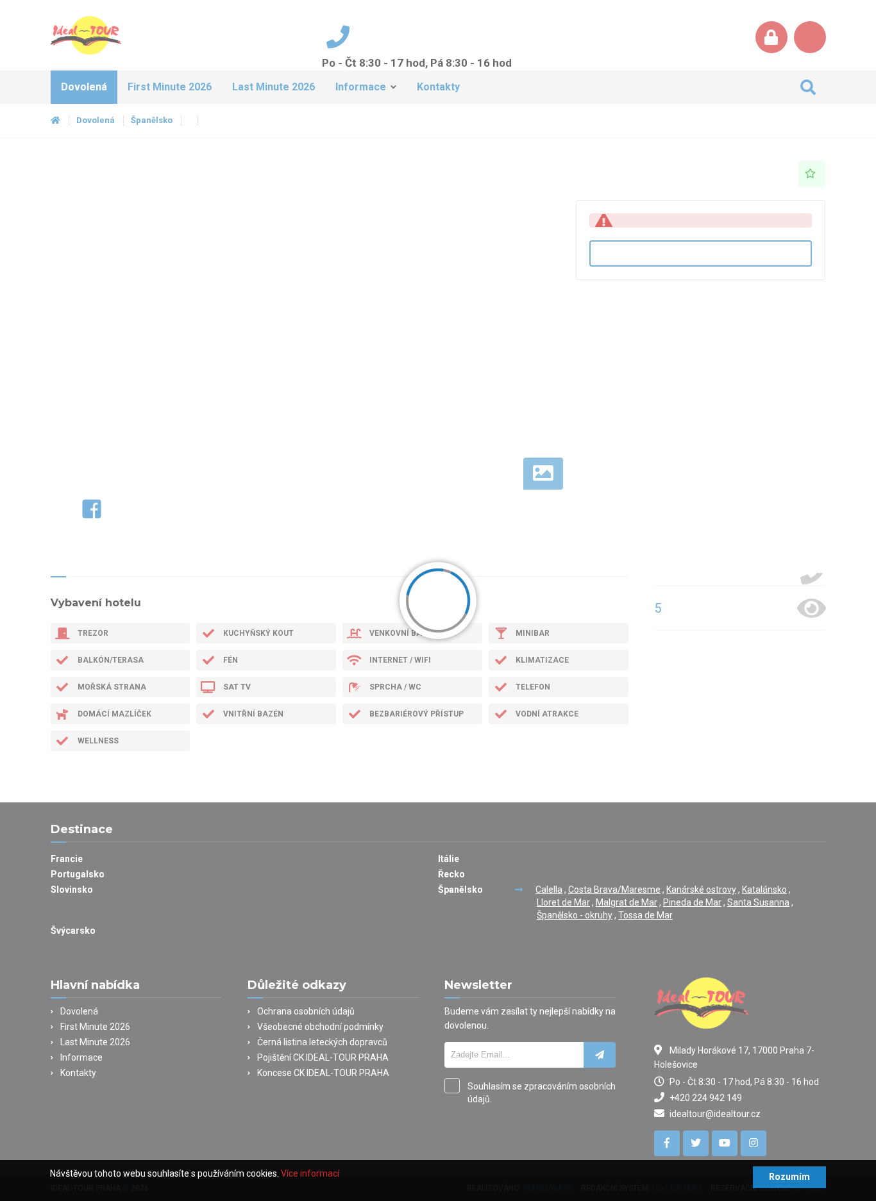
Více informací (310, 1173)
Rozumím (789, 1177)
